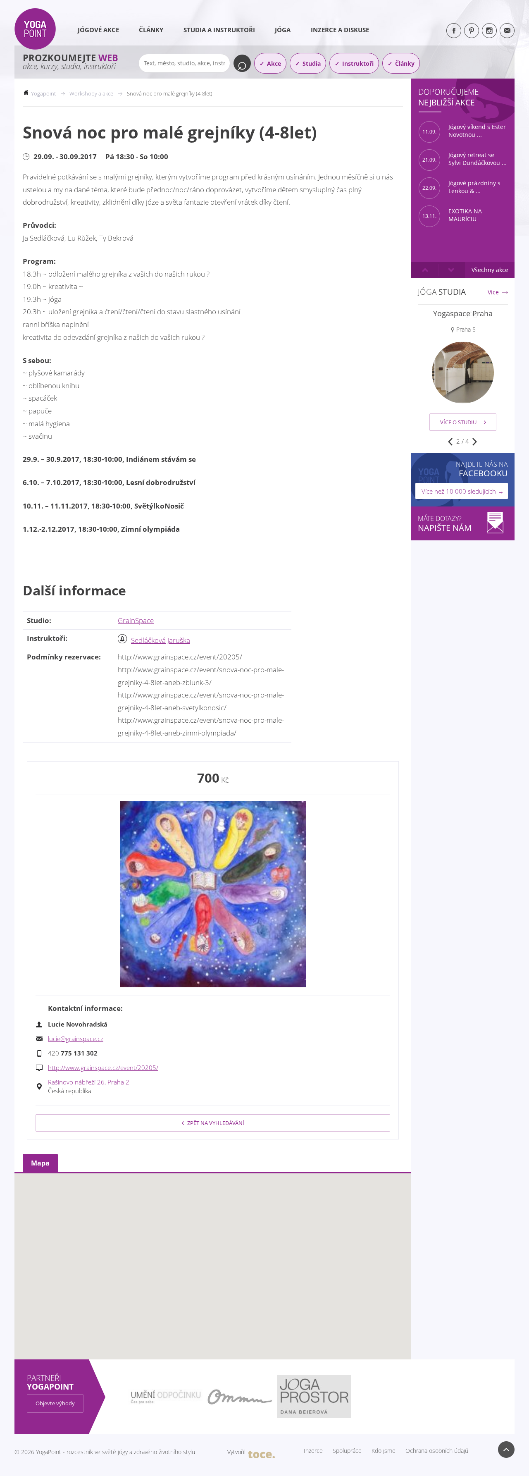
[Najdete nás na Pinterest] (471, 30)
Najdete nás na (482, 469)
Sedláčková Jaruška (160, 640)
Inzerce (313, 1451)
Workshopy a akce (91, 93)
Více (493, 292)
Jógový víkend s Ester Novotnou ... (464, 131)
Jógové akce (98, 30)
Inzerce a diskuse (340, 30)
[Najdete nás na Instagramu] (489, 30)
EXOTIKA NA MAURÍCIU (452, 215)
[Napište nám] (507, 30)
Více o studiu (458, 422)
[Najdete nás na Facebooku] (453, 30)
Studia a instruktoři (219, 30)
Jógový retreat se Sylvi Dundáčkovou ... (464, 159)
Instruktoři (358, 63)
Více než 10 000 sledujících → (463, 491)
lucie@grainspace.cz (75, 1038)
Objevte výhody (55, 1403)
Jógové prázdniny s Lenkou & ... (461, 187)
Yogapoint (43, 93)
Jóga (283, 30)
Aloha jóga (463, 313)
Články (151, 30)
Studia (312, 63)
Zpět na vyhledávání (215, 1123)
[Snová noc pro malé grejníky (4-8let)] (213, 894)
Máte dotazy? (445, 523)
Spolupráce (347, 1451)
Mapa (40, 1163)
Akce (274, 63)
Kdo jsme (384, 1451)
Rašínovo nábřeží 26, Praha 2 (88, 1082)
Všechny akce (490, 270)
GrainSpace (136, 620)
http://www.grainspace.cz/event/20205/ (103, 1067)
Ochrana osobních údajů (436, 1451)
